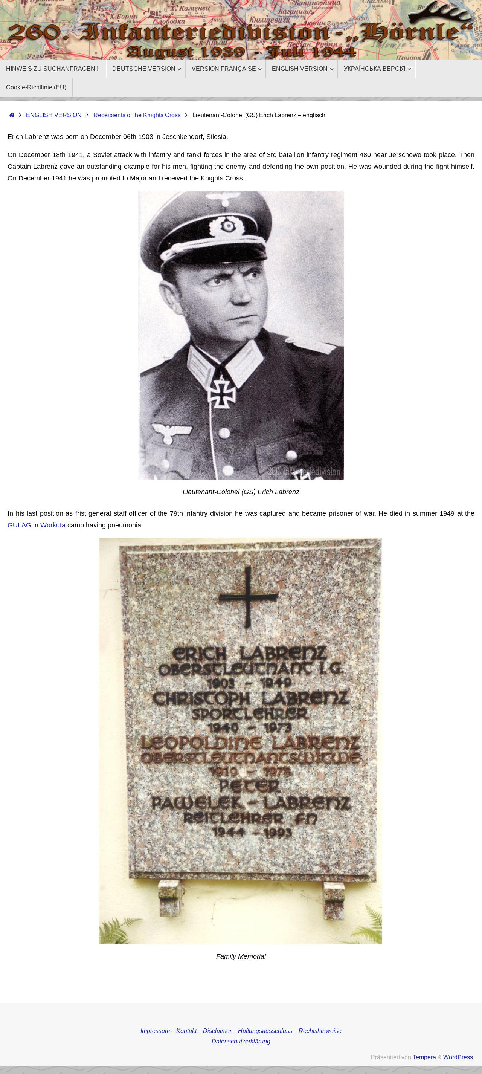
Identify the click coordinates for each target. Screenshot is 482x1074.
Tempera (424, 1057)
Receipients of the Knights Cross (137, 115)
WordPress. (458, 1057)
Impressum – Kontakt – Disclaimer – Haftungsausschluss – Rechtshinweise (241, 1030)
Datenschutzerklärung (241, 1041)
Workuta (53, 525)
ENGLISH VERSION (54, 115)
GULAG (19, 525)
